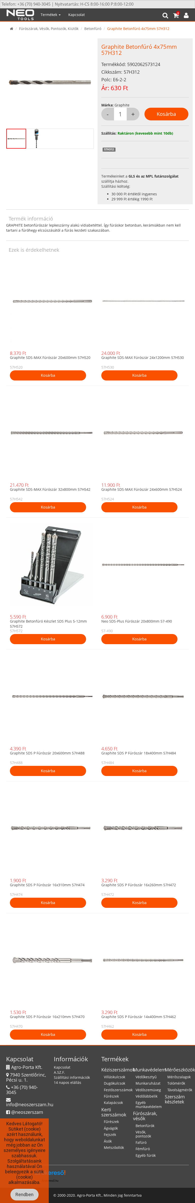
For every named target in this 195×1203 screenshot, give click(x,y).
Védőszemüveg (148, 1089)
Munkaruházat (148, 1083)
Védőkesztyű (146, 1076)
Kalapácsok (113, 1102)
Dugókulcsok (114, 1083)
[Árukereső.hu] (50, 1174)
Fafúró (141, 1142)
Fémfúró (143, 1148)
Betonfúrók (145, 1125)
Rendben (24, 1194)
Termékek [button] (49, 14)
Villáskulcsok (114, 1076)
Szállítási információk (72, 1077)
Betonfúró (92, 28)
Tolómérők (176, 1083)
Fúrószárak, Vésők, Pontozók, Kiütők (48, 28)
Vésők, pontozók (143, 1134)
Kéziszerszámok (118, 1070)
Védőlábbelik (146, 1096)
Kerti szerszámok (113, 1112)
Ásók (108, 1141)
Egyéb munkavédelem (149, 1104)
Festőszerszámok (118, 1089)
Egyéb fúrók (146, 1155)
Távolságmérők (179, 1089)
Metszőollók (114, 1147)
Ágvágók (111, 1128)
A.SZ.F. (59, 1072)
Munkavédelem (149, 1070)
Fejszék (110, 1134)
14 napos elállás (67, 1082)
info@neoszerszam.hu (29, 1104)
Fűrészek (111, 1096)
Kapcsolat (76, 14)
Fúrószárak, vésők (145, 1115)
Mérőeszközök (180, 1070)
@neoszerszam (27, 1112)
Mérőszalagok (179, 1076)
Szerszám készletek (175, 1099)
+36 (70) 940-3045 (22, 1089)
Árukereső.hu (50, 1180)
